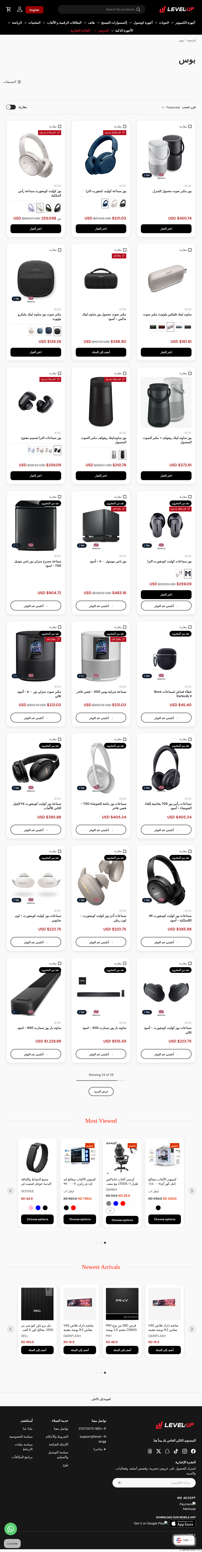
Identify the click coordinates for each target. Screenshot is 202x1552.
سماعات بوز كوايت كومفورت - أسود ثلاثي (168, 1030)
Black (158, 1208)
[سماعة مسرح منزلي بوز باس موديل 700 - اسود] (35, 525)
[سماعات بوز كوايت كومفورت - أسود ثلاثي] (166, 992)
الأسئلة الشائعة (58, 1444)
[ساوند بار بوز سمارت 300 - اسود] (101, 992)
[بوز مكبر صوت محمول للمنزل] (166, 155)
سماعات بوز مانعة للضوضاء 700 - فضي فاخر (103, 806)
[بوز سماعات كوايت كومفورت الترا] (166, 525)
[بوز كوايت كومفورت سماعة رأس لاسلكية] (35, 155)
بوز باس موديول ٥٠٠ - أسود (108, 561)
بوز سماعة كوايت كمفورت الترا (106, 191)
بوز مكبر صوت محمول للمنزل (172, 191)
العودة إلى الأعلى (101, 1399)
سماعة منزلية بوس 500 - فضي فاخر (101, 692)
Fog (24, 1208)
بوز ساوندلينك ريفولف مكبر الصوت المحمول (103, 440)
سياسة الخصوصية (21, 1436)
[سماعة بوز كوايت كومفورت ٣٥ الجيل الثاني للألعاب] (35, 768)
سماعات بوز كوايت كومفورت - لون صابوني (38, 918)
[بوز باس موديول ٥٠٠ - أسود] (101, 525)
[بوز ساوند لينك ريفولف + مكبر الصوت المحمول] (166, 402)
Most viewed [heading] (101, 1120)
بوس (181, 40)
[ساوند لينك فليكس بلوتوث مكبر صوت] (166, 278)
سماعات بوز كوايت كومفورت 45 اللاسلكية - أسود (170, 918)
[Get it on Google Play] (150, 1523)
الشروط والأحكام (57, 1436)
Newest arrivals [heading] (101, 1267)
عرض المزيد (101, 1091)
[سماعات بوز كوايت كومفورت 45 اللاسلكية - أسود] (166, 880)
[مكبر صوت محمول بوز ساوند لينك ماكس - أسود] (101, 278)
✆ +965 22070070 (92, 1429)
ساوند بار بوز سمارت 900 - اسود (39, 1028)
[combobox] (101, 9)
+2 (110, 1210)
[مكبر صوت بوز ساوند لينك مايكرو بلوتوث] (35, 278)
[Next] (192, 1191)
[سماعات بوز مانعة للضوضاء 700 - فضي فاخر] (101, 768)
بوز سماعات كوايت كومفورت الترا (169, 561)
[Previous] (10, 1191)
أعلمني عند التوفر (164, 606)
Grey (108, 1203)
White (151, 1208)
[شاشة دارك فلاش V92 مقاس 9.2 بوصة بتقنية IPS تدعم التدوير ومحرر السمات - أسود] (80, 1304)
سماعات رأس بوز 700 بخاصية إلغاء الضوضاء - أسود (168, 806)
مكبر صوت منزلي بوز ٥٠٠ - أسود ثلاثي (39, 694)
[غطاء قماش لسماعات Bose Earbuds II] (166, 656)
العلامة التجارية (80, 30)
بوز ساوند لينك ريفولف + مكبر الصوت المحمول (167, 440)
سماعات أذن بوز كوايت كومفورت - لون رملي (103, 918)
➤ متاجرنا (100, 1449)
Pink (31, 1208)
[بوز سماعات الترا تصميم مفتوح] (35, 402)
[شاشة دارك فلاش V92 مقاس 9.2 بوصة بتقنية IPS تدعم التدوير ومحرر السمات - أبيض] (164, 1304)
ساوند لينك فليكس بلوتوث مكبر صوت (167, 314)
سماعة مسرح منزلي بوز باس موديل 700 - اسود (37, 563)
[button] (8, 9)
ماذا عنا (28, 1429)
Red (123, 1203)
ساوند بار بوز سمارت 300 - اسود (104, 1028)
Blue (116, 1203)
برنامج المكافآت (22, 1457)
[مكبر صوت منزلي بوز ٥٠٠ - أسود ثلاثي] (35, 656)
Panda (80, 1208)
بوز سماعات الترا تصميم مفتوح (41, 438)
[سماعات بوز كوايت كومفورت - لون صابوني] (35, 880)
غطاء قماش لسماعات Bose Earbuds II (173, 694)
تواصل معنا (61, 1429)
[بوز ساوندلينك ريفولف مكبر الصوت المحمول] (101, 402)
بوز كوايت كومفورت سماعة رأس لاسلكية (39, 193)
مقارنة (23, 107)
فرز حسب (189, 107)
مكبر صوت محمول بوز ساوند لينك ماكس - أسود (104, 316)
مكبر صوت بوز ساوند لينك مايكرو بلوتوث (39, 316)
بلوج (65, 1465)
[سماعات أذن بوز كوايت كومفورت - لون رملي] (101, 880)
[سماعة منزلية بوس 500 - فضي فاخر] (101, 656)
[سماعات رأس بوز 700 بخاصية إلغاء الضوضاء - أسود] (166, 768)
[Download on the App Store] (182, 1523)
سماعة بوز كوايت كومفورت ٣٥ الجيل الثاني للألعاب (37, 806)
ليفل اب (183, 1534)
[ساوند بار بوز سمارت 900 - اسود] (35, 992)
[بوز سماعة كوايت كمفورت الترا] (101, 155)
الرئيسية (191, 40)
